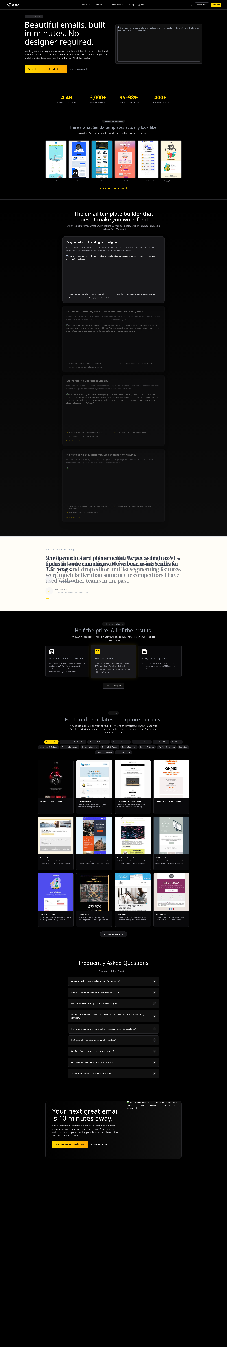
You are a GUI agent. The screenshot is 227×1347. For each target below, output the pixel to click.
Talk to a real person (98, 1144)
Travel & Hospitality (104, 752)
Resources (116, 4)
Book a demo (201, 5)
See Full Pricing (112, 685)
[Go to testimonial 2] (50, 598)
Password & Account (121, 742)
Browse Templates (77, 69)
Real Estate (176, 742)
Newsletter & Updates (48, 747)
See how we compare (73, 517)
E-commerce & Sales (142, 742)
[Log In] (191, 5)
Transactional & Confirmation (72, 742)
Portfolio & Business (167, 747)
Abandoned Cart (161, 742)
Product (84, 4)
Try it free (216, 5)
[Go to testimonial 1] (45, 598)
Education (183, 747)
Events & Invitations (70, 747)
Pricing (131, 5)
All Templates (51, 742)
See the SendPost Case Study (76, 441)
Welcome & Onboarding (98, 742)
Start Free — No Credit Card (45, 69)
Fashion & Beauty (147, 747)
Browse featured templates (112, 188)
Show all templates (112, 934)
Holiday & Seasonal (89, 747)
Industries (100, 4)
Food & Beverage (129, 747)
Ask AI (143, 5)
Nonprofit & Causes (110, 747)
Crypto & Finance (123, 752)
